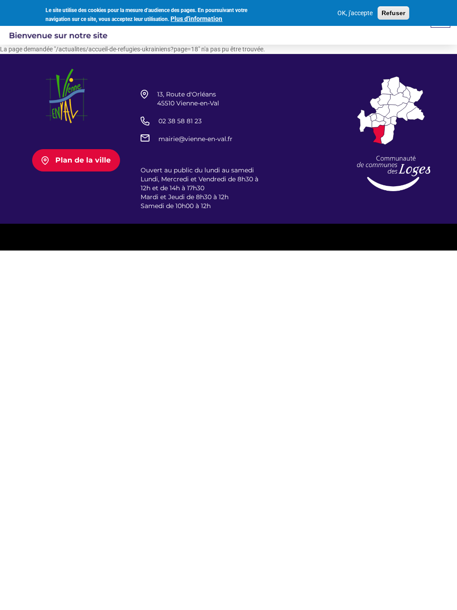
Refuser (393, 13)
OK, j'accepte (355, 13)
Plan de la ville (83, 160)
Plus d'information (196, 18)
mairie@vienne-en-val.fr (195, 139)
